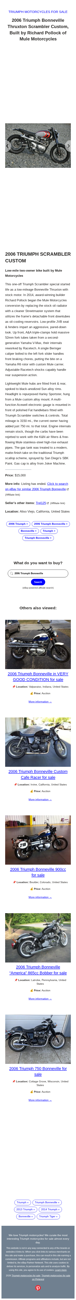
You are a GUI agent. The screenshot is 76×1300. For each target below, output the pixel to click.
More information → (40, 701)
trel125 (41, 503)
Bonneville (27, 530)
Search (38, 582)
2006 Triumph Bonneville (49, 523)
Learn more (61, 1270)
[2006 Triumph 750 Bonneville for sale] (38, 1062)
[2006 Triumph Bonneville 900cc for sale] (38, 863)
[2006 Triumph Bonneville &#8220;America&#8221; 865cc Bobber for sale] (38, 961)
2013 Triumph (24, 1209)
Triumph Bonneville (37, 537)
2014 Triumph (49, 1209)
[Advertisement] (38, 83)
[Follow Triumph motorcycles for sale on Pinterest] (38, 1289)
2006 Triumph (17, 523)
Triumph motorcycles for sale (38, 12)
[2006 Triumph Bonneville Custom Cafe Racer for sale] (38, 765)
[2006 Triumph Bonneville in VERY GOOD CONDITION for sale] (38, 668)
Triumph (48, 530)
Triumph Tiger (47, 1216)
